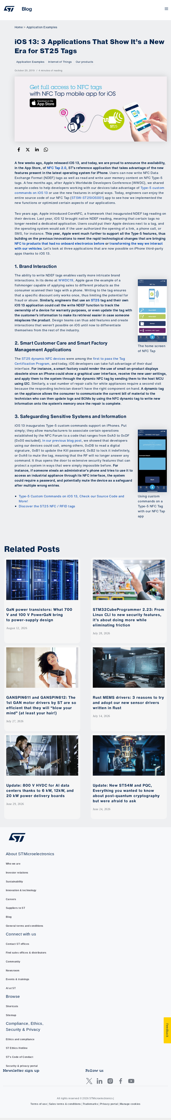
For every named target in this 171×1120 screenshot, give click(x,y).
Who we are (13, 863)
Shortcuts (12, 1006)
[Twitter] (28, 149)
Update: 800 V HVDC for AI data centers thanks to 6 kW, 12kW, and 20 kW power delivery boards (40, 790)
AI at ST (11, 988)
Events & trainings (17, 979)
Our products (84, 62)
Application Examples (30, 62)
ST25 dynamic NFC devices (43, 358)
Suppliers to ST (15, 908)
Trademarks (90, 1104)
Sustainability (14, 881)
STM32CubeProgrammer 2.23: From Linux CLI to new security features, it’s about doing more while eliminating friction (128, 617)
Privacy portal (109, 1104)
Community (13, 961)
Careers (11, 899)
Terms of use (38, 1104)
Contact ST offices (17, 944)
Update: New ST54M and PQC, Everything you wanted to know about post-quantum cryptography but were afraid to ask (126, 792)
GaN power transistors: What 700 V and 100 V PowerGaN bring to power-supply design (39, 614)
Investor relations (17, 872)
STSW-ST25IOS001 (87, 197)
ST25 (95, 300)
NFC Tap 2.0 (57, 167)
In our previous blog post (62, 440)
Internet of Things (60, 62)
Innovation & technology (21, 890)
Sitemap (11, 1015)
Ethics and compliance (20, 1039)
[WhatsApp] (46, 149)
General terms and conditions (24, 925)
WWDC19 (65, 280)
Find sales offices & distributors (26, 952)
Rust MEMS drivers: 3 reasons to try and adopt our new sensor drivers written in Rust (128, 702)
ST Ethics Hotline (17, 1048)
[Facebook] (19, 149)
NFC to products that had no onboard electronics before (59, 243)
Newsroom (12, 970)
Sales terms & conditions (65, 1104)
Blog (9, 916)
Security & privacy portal (22, 1066)
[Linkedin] (37, 149)
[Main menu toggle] (166, 8)
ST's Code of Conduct (19, 1057)
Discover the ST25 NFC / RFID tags (47, 506)
